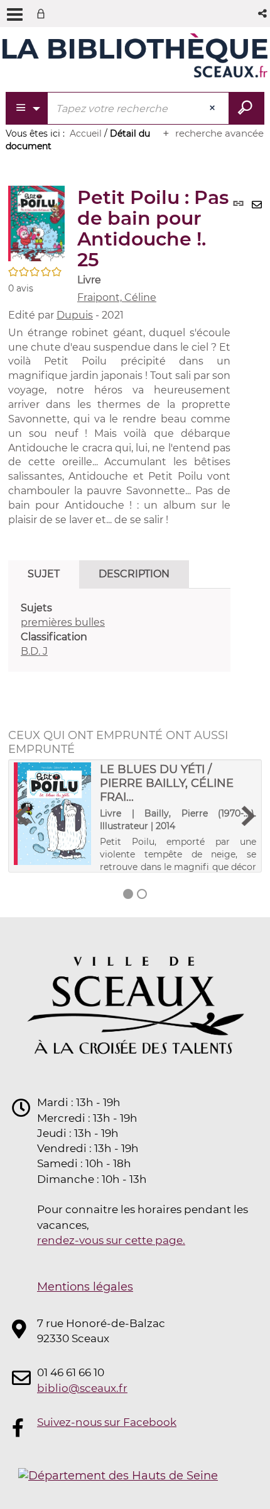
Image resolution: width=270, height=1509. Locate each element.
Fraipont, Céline (116, 297)
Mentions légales (85, 1287)
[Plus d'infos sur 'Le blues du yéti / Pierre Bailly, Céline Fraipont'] (52, 813)
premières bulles (63, 622)
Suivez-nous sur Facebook (106, 1422)
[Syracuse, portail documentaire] (135, 55)
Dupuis (75, 315)
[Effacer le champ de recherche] (213, 108)
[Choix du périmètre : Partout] (27, 108)
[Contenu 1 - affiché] (128, 894)
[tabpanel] (119, 629)
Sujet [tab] (44, 574)
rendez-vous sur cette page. (111, 1240)
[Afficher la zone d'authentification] (43, 13)
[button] (263, 13)
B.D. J (34, 651)
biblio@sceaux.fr (82, 1388)
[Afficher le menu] (14, 14)
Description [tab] (134, 574)
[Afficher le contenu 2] (142, 894)
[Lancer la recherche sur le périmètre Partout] (246, 108)
